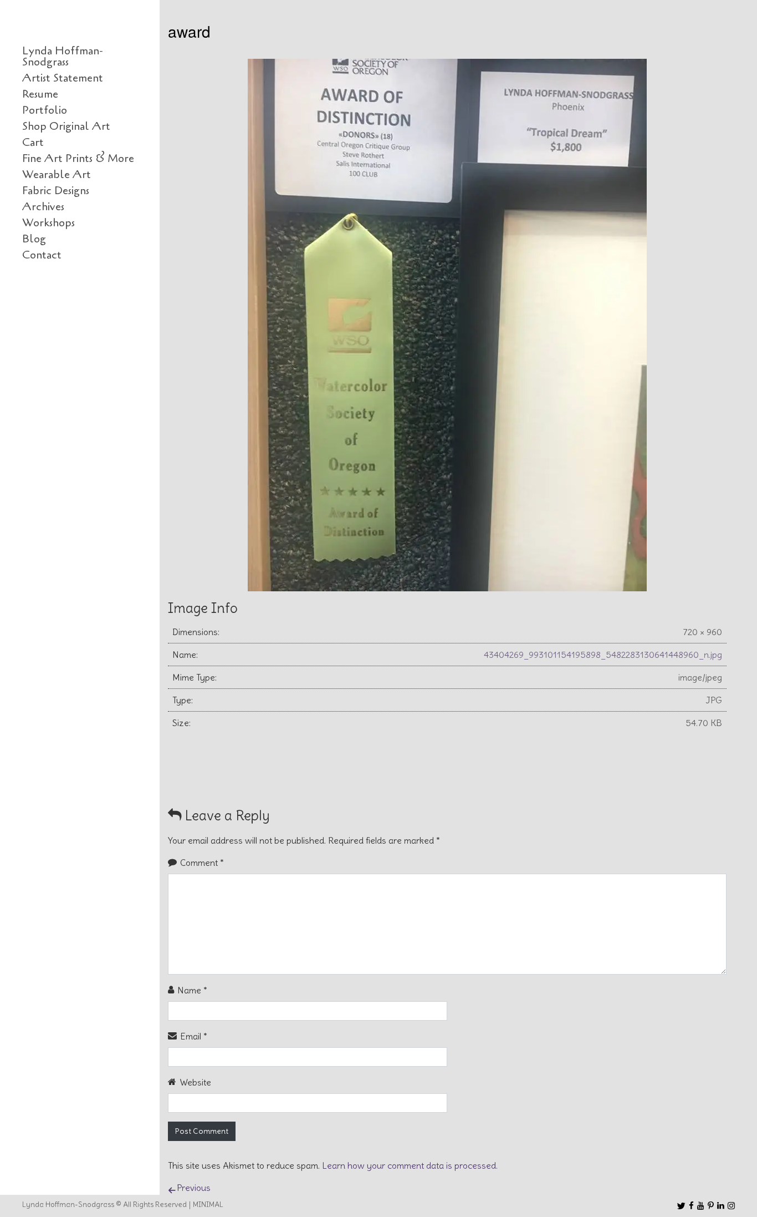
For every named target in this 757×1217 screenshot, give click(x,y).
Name (192, 990)
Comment (202, 862)
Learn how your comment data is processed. (410, 1165)
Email (193, 1036)
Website (195, 1082)
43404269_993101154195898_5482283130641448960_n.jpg (603, 654)
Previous (194, 1187)
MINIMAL (208, 1204)
